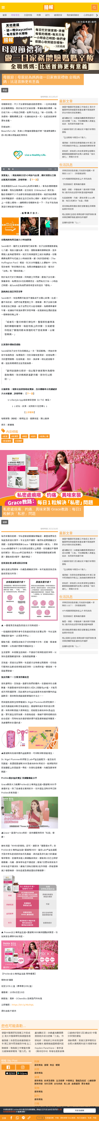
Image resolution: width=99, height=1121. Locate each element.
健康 (5, 15)
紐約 (34, 436)
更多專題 (85, 1083)
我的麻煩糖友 (73, 15)
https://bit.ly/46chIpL (23, 1004)
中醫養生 (70, 1080)
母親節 (19, 440)
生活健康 (60, 1080)
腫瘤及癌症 (81, 1080)
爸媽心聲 (44, 436)
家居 (5, 436)
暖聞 (58, 1064)
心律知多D (88, 15)
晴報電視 (15, 15)
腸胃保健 (38, 1083)
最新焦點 (38, 1064)
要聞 (46, 1064)
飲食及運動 (49, 1080)
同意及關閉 (79, 1110)
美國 (25, 436)
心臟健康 (92, 1080)
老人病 (67, 1083)
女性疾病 (58, 1083)
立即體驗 (29, 412)
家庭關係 (7, 440)
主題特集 (28, 15)
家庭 (5, 90)
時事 (39, 15)
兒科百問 (48, 1083)
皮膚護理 (76, 1083)
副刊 (47, 15)
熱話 (52, 1064)
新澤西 (15, 436)
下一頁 (34, 180)
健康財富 (58, 15)
